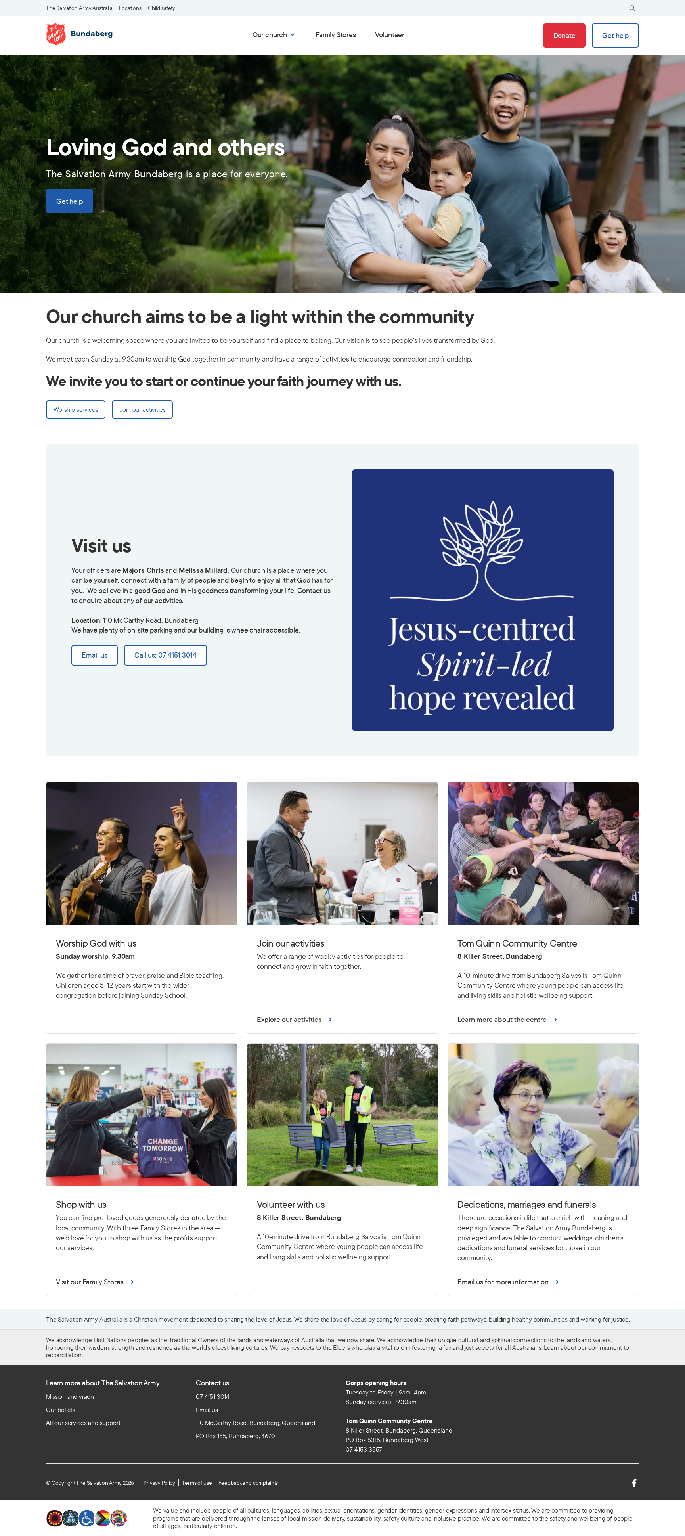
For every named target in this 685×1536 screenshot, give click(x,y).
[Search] (632, 8)
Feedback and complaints (248, 1482)
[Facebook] (634, 1483)
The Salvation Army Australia (79, 7)
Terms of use (197, 1482)
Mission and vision (70, 1396)
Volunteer (389, 34)
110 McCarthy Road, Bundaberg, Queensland (255, 1423)
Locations (130, 7)
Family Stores (336, 34)
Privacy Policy (159, 1482)
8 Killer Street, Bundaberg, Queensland (399, 1430)
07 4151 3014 (213, 1396)
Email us (207, 1410)
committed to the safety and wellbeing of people (567, 1518)
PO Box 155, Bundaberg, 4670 (235, 1436)
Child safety (161, 7)
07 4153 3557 (364, 1449)
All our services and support (83, 1423)
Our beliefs (60, 1410)
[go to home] (80, 34)
